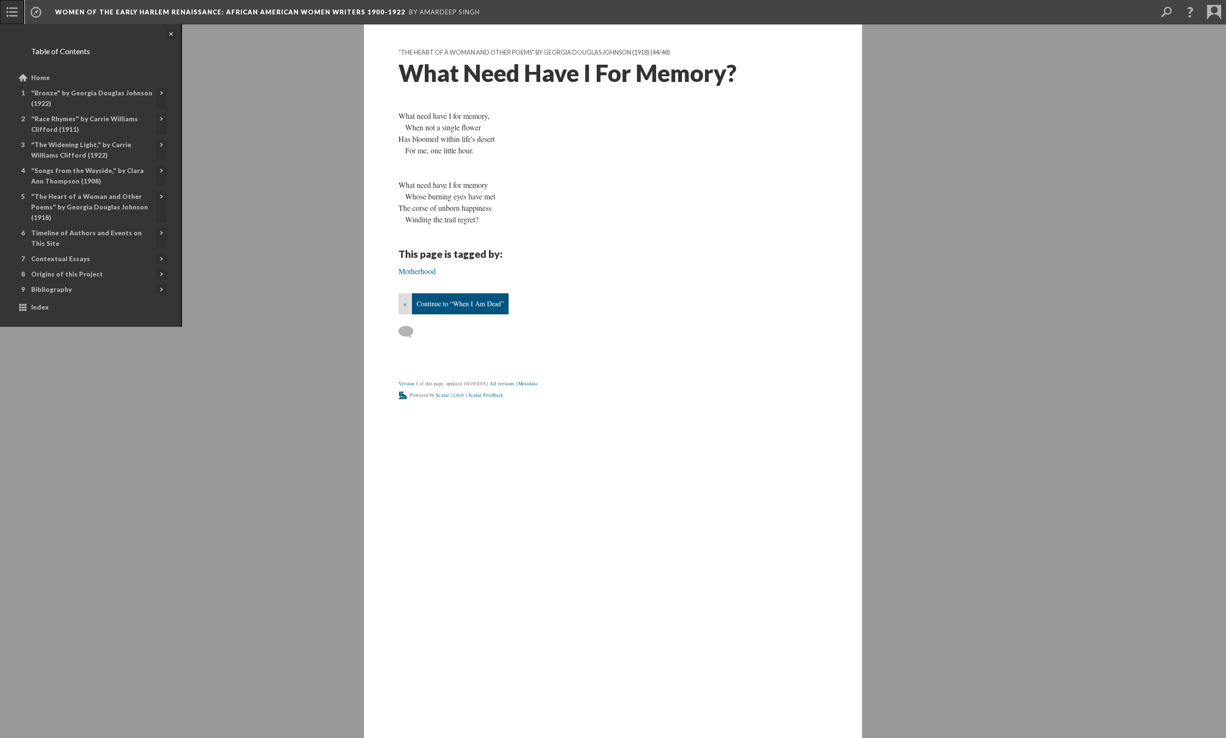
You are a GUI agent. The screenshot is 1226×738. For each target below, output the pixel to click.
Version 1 (408, 383)
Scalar (442, 395)
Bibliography (51, 289)
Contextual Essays (60, 259)
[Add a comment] (410, 332)
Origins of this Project (67, 274)
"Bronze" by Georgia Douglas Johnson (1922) (91, 98)
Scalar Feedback (485, 395)
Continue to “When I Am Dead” (460, 303)
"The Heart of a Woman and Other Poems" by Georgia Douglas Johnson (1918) (89, 207)
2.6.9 (458, 395)
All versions (501, 383)
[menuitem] (12, 12)
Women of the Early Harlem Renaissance (230, 12)
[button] (1190, 12)
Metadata (527, 383)
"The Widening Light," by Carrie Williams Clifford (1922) (81, 150)
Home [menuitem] (40, 77)
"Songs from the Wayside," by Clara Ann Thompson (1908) (87, 176)
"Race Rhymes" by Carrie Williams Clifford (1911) (84, 124)
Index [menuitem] (40, 307)
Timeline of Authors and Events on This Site (86, 238)
